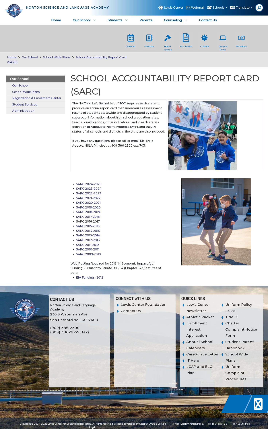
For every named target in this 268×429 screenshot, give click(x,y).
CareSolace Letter (202, 354)
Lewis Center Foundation (144, 304)
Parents (145, 20)
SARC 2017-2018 (88, 217)
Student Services (24, 104)
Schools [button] (219, 7)
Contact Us (208, 20)
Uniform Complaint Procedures (235, 373)
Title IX (231, 317)
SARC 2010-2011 (87, 249)
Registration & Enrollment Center (36, 98)
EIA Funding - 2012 (89, 277)
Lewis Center (173, 7)
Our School (82, 20)
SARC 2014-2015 (88, 231)
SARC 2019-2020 (88, 207)
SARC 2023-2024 (88, 188)
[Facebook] (237, 412)
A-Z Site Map (243, 423)
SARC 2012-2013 (88, 240)
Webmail (197, 7)
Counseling (173, 20)
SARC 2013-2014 (88, 235)
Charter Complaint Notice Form (241, 329)
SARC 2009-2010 (88, 254)
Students (115, 20)
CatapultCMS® (147, 423)
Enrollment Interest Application (196, 329)
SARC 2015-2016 (88, 226)
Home (56, 20)
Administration (23, 110)
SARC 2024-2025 (88, 184)
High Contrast (220, 424)
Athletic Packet (200, 317)
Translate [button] (243, 7)
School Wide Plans (56, 57)
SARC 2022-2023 (88, 193)
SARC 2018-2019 (88, 212)
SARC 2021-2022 (88, 198)
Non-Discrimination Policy (189, 423)
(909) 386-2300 (65, 328)
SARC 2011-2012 (87, 245)
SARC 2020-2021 (88, 202)
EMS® (161, 423)
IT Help (192, 360)
